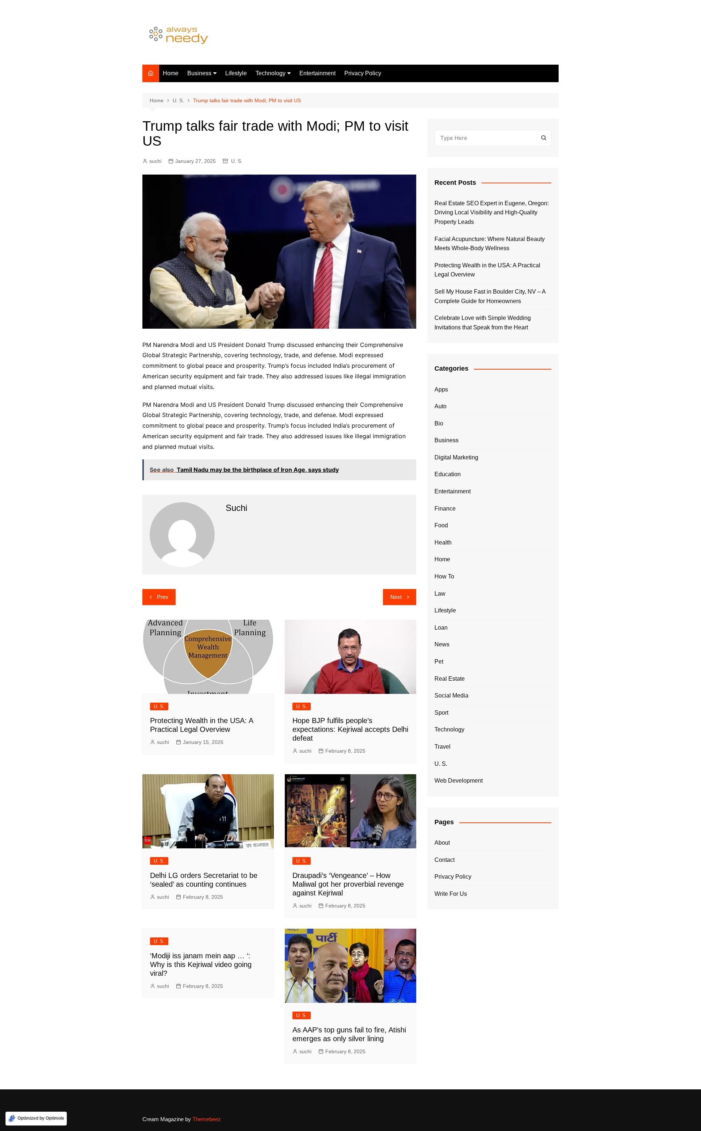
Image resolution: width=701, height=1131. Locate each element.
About (442, 843)
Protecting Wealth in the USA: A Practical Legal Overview (487, 270)
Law (439, 594)
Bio (438, 423)
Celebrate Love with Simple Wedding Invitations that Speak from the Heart (482, 322)
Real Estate (449, 679)
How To (444, 576)
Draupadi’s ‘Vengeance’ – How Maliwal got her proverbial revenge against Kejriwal (348, 884)
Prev (162, 597)
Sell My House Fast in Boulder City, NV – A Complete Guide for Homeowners (489, 296)
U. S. (236, 161)
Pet (438, 661)
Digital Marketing (456, 457)
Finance (445, 508)
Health (443, 542)
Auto (440, 406)
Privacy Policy (362, 73)
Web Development (458, 780)
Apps (441, 389)
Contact (444, 860)
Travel (442, 747)
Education (447, 474)
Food (441, 525)
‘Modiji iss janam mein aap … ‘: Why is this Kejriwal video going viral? (201, 964)
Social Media (451, 695)
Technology (271, 73)
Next (396, 597)
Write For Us (450, 894)
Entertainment (317, 73)
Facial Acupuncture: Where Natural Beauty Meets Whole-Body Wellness (489, 244)
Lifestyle (236, 73)
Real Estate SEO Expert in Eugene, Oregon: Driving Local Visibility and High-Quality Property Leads (491, 212)
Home (171, 73)
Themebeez (206, 1119)
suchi (155, 161)
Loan (441, 627)
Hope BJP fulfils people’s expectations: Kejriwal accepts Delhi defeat (350, 729)
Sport (441, 713)
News (441, 644)
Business (199, 73)
